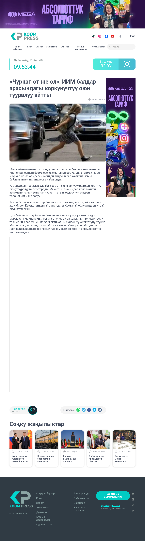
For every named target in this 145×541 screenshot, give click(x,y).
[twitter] (94, 410)
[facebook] (89, 410)
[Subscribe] (120, 36)
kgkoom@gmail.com (110, 505)
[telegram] (84, 410)
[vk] (100, 410)
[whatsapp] (78, 410)
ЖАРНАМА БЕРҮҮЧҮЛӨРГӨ (113, 495)
